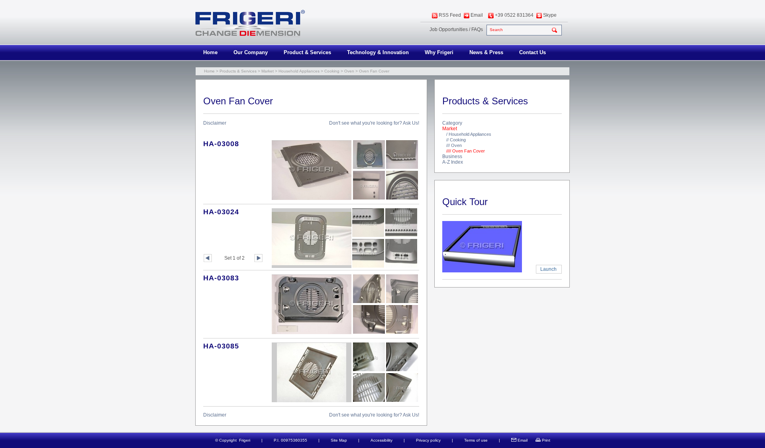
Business (452, 156)
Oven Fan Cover (374, 71)
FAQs (477, 29)
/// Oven (454, 145)
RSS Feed (450, 15)
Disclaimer (214, 123)
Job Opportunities (449, 29)
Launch (548, 269)
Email (477, 15)
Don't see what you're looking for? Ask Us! (374, 123)
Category (452, 123)
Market (267, 71)
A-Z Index (452, 162)
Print (546, 440)
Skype (550, 15)
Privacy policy (428, 440)
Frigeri (244, 440)
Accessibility (381, 440)
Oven (349, 71)
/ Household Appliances (468, 134)
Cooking (331, 71)
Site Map (339, 440)
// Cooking (456, 139)
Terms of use (476, 440)
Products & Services (238, 71)
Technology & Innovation (378, 52)
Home (210, 52)
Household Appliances (299, 71)
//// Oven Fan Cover (465, 151)
